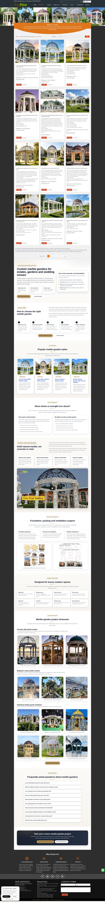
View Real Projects (38, 296)
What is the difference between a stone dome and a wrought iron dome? (41, 787)
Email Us (25, 84)
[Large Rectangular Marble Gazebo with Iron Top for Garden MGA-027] (27, 51)
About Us (56, 4)
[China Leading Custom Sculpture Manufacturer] (20, 5)
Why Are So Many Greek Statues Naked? (45, 896)
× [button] (18, 887)
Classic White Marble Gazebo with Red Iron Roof (76, 65)
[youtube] (48, 876)
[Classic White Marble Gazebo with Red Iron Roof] (77, 51)
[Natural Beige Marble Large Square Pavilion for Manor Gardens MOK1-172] (27, 206)
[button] (10, 899)
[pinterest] (62, 876)
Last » (65, 256)
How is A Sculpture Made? (42, 893)
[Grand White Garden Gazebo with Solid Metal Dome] (77, 154)
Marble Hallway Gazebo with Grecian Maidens (79, 381)
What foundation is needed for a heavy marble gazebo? (37, 799)
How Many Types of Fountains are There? (45, 895)
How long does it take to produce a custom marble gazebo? (38, 816)
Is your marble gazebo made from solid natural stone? (37, 782)
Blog (72, 4)
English (86, 1)
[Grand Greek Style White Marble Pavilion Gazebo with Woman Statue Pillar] (52, 101)
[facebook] (43, 876)
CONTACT (87, 4)
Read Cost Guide (60, 335)
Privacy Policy (69, 899)
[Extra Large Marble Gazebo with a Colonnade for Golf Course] (77, 101)
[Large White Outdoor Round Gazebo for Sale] (52, 154)
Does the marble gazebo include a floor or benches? (37, 795)
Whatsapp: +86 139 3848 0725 (33, 1)
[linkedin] (52, 876)
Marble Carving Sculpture (29, 36)
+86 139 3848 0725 (20, 888)
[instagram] (57, 876)
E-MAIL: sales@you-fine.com (20, 1)
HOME (34, 4)
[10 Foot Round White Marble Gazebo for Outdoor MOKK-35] (52, 51)
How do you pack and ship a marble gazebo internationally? (39, 807)
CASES (48, 4)
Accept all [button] (6, 896)
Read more (11, 894)
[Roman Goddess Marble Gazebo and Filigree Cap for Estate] (77, 206)
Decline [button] (14, 896)
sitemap (65, 899)
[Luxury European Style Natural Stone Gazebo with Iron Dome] (27, 154)
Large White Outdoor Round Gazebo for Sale (50, 168)
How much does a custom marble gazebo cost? (36, 820)
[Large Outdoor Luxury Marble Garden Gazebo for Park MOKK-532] (27, 101)
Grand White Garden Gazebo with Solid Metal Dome (77, 168)
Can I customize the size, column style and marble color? (38, 791)
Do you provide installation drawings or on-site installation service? (40, 811)
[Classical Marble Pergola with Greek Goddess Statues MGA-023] (52, 206)
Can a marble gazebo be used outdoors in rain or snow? (38, 803)
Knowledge (80, 4)
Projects (64, 4)
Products (41, 4)
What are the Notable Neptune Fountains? (45, 894)
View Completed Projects (61, 841)
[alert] (10, 893)
